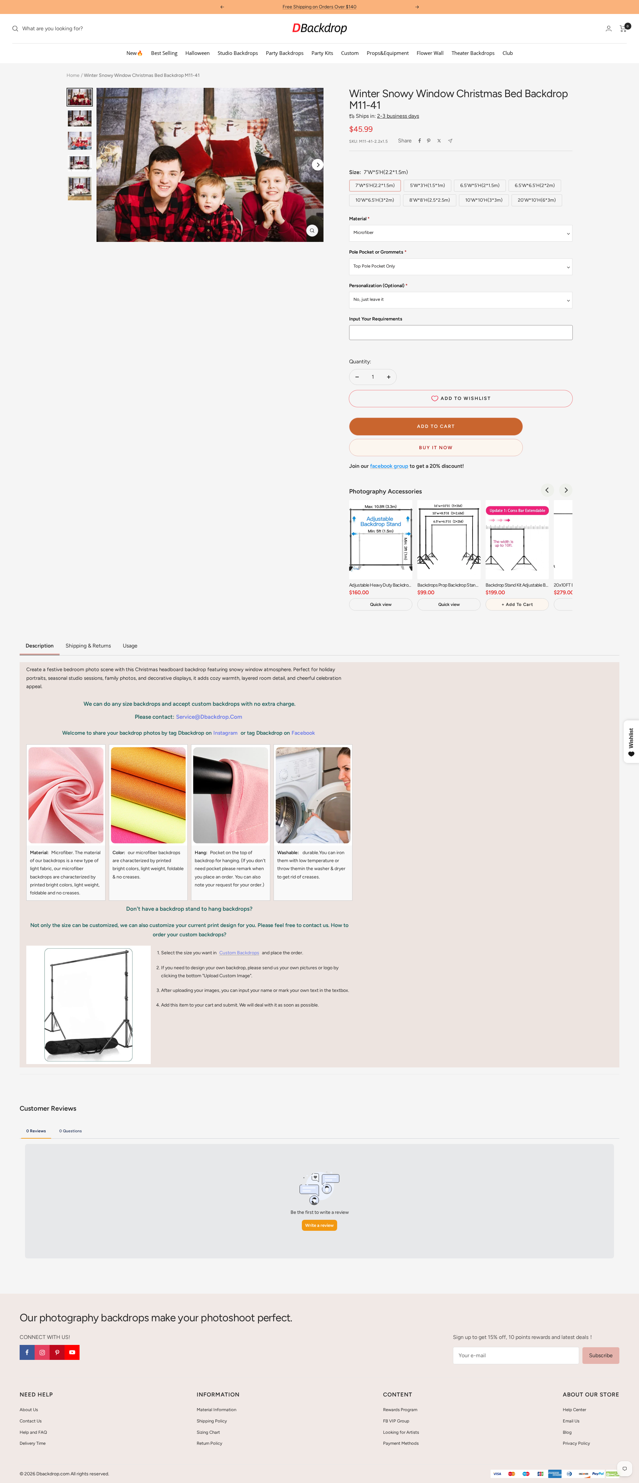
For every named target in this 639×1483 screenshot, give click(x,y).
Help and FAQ (33, 1432)
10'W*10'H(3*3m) (484, 200)
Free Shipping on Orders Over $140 (319, 7)
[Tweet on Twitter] (439, 140)
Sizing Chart (208, 1432)
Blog (567, 1432)
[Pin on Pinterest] (428, 140)
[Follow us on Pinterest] (57, 1352)
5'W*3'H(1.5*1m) (427, 185)
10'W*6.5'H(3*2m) (374, 200)
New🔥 (134, 53)
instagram (225, 733)
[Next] (317, 165)
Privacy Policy (576, 1443)
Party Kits (322, 53)
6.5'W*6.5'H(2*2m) (535, 185)
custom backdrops (239, 953)
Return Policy (209, 1443)
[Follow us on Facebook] (27, 1352)
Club (508, 53)
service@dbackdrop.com (209, 716)
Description (40, 646)
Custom (350, 53)
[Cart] (623, 28)
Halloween (197, 53)
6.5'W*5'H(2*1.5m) (480, 185)
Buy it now (436, 448)
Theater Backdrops (473, 53)
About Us (29, 1409)
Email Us (571, 1420)
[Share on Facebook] (419, 140)
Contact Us (31, 1420)
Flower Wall (430, 53)
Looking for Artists (401, 1432)
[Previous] (547, 490)
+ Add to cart (517, 604)
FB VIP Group (396, 1420)
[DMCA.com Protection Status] (612, 1474)
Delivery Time (33, 1443)
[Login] (609, 28)
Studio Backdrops (238, 53)
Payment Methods (401, 1443)
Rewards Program (400, 1409)
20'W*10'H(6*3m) (537, 200)
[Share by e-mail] (450, 141)
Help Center (574, 1409)
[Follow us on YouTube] (72, 1352)
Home (73, 75)
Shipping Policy (212, 1420)
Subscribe (601, 1355)
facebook (303, 733)
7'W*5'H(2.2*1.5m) (375, 185)
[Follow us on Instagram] (42, 1352)
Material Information (216, 1409)
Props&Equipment (388, 53)
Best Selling (164, 53)
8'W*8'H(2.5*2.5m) (429, 200)
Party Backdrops (285, 53)
